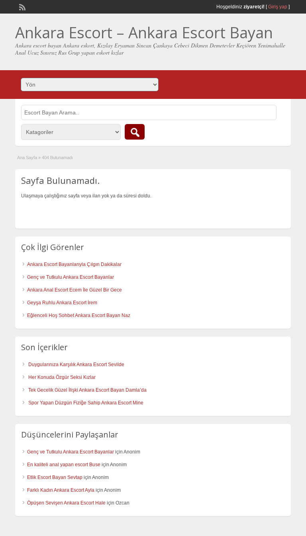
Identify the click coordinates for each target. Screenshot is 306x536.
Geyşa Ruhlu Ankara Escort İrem (62, 302)
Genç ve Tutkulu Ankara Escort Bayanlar (70, 277)
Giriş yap (277, 7)
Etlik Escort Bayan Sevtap (54, 477)
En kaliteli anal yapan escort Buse (63, 464)
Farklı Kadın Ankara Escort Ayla (60, 490)
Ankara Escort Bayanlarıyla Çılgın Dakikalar (74, 264)
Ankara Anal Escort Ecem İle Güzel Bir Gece (74, 290)
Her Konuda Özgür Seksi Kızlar (62, 377)
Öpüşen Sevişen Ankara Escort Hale (66, 503)
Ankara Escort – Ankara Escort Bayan (144, 32)
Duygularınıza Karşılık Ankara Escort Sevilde (76, 364)
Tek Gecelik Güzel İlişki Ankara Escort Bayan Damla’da (87, 390)
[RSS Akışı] (21, 6)
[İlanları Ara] (135, 132)
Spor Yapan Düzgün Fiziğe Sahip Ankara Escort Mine (85, 403)
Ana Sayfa (27, 157)
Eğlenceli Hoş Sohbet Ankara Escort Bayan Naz (78, 315)
